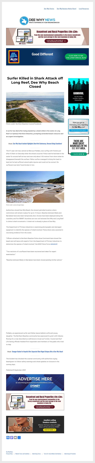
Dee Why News (9, 452)
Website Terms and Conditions (22, 454)
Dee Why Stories (49, 9)
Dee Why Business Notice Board (66, 9)
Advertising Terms (36, 454)
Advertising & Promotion (70, 454)
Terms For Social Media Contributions (52, 454)
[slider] (80, 113)
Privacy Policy (9, 454)
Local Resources (84, 9)
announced (54, 244)
